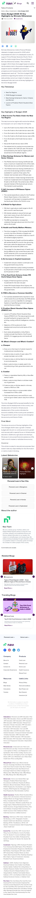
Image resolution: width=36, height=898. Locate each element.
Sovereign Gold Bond (15, 765)
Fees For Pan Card (26, 887)
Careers (5, 663)
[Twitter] (18, 650)
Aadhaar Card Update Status (21, 873)
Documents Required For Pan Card (16, 885)
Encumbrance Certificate (10, 783)
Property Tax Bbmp (24, 783)
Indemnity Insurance (9, 813)
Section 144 (20, 839)
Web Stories (6, 686)
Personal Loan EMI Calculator (20, 717)
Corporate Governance (10, 670)
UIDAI (11, 863)
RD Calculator (16, 727)
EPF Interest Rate (8, 853)
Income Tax (14, 831)
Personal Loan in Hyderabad (18, 506)
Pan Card (22, 881)
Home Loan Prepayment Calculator (13, 741)
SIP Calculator (8, 721)
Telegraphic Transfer (22, 819)
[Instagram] (9, 650)
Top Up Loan (27, 753)
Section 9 (11, 835)
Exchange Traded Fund (9, 771)
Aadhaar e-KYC (7, 875)
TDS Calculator (27, 739)
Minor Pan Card (15, 887)
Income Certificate (20, 835)
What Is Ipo (15, 763)
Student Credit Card (9, 821)
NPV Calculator (7, 739)
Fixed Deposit (15, 851)
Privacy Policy (23, 682)
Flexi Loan (26, 747)
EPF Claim (23, 851)
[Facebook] (4, 650)
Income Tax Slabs (24, 833)
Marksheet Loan (19, 757)
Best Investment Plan (14, 855)
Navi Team (7, 527)
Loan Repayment (23, 751)
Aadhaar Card (18, 863)
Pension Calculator (15, 725)
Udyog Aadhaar (7, 873)
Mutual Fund (22, 673)
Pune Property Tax (8, 791)
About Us (6, 660)
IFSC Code (20, 817)
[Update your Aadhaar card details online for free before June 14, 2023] (10, 468)
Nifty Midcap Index (17, 773)
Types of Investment (17, 857)
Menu (32, 3)
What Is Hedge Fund (23, 771)
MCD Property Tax (14, 789)
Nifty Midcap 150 (21, 775)
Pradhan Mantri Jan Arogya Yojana (13, 799)
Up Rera (26, 791)
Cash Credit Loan (8, 755)
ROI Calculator (17, 739)
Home (3, 11)
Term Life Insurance (13, 797)
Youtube (5, 692)
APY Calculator (25, 737)
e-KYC (13, 819)
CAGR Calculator (15, 737)
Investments (13, 11)
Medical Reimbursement (19, 805)
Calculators (6, 689)
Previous (4, 468)
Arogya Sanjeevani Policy (21, 807)
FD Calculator (7, 727)
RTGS (10, 823)
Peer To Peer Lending (17, 753)
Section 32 (27, 839)
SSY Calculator (17, 721)
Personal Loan (8, 637)
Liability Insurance (21, 813)
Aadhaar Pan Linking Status (21, 867)
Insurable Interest (13, 801)
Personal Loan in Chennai (18, 493)
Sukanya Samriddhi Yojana (14, 847)
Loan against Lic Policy (10, 751)
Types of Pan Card (13, 892)
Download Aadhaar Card (10, 865)
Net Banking (6, 819)
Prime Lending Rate (16, 759)
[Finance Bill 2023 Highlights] (27, 468)
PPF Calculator (26, 725)
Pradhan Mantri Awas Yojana (18, 781)
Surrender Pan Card (17, 890)
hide (18, 8)
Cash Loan (22, 660)
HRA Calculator (20, 735)
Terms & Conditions (24, 686)
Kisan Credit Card (9, 827)
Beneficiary (19, 821)
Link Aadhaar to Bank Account (22, 875)
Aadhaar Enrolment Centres (11, 877)
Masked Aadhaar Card (21, 871)
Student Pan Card (12, 894)
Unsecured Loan (18, 747)
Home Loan (24, 637)
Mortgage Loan (24, 789)
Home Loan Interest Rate (18, 779)
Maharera (6, 785)
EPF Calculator (27, 721)
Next (32, 468)
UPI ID (23, 823)
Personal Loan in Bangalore (18, 487)
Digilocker (25, 863)
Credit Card (27, 817)
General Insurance (25, 797)
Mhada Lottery (25, 785)
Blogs (19, 3)
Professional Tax (24, 837)
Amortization (19, 787)
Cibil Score (13, 817)
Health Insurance (24, 670)
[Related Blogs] (18, 567)
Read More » (8, 588)
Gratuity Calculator (9, 735)
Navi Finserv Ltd (23, 689)
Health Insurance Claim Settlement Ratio (15, 811)
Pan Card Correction (15, 883)
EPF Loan (11, 757)
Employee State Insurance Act (21, 809)
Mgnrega (13, 845)
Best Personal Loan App (10, 749)
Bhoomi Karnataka (15, 785)
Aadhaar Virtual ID (9, 871)
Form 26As (16, 837)
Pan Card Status (15, 881)
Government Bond (18, 859)
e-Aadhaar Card (25, 877)
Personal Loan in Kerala (18, 500)
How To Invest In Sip (16, 767)
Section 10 (13, 839)
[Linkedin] (14, 650)
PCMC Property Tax (9, 787)
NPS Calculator (7, 723)
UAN (18, 845)
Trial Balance (17, 823)
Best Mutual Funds (12, 769)
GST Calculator (14, 729)
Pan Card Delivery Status (10, 888)
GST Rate (6, 841)
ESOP (28, 851)
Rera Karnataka (19, 791)
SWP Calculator (17, 723)
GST (20, 831)
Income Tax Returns (13, 833)
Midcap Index (7, 773)
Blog (7, 11)
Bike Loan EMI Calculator (17, 731)
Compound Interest (14, 825)
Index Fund (6, 767)
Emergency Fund (19, 755)
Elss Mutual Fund (24, 769)
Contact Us (6, 667)
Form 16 (5, 835)
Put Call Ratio (26, 765)
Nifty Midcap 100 (11, 775)
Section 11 (6, 839)
